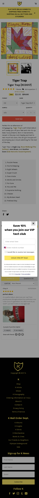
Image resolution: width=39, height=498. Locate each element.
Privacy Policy (17, 274)
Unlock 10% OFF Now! (19, 258)
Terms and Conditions (26, 274)
